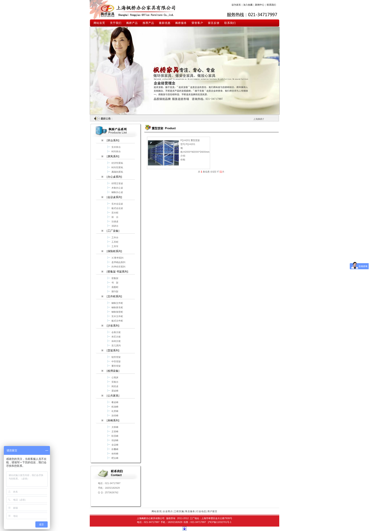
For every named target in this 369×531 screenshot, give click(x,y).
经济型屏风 (117, 163)
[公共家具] (113, 395)
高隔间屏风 (117, 172)
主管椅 (114, 431)
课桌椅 (114, 390)
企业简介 (168, 511)
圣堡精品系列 (118, 262)
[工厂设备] (113, 230)
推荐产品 (148, 22)
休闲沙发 (116, 341)
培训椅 (114, 440)
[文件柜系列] (114, 296)
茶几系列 (116, 345)
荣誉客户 (197, 22)
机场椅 (114, 406)
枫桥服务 (181, 22)
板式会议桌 (117, 208)
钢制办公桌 (117, 192)
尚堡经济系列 (118, 266)
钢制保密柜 (117, 312)
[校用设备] (113, 370)
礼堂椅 (114, 411)
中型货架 (116, 361)
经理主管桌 (117, 183)
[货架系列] (113, 350)
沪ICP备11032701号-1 (219, 522)
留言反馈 (213, 22)
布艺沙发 (116, 336)
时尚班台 (116, 151)
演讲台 (114, 226)
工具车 (114, 246)
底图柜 (114, 287)
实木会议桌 (117, 204)
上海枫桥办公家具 (138, 9)
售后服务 (190, 511)
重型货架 (116, 366)
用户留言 (212, 511)
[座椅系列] (113, 420)
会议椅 (114, 444)
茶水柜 (114, 212)
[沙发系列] (113, 325)
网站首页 (99, 22)
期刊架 (114, 291)
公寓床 (114, 377)
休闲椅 (114, 453)
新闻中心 (259, 4)
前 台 (114, 217)
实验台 (114, 382)
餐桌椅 (114, 402)
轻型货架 (116, 357)
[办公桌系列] (114, 176)
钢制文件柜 (117, 303)
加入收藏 (248, 4)
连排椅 (114, 415)
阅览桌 (114, 386)
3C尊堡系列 (117, 258)
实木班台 (116, 147)
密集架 (114, 278)
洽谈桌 (114, 221)
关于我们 (115, 22)
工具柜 (114, 242)
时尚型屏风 (117, 167)
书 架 (114, 282)
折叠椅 (114, 449)
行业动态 (201, 511)
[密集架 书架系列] (117, 271)
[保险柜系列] (114, 251)
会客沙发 (116, 332)
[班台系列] (113, 140)
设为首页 (236, 4)
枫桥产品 (132, 22)
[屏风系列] (113, 156)
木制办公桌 (117, 188)
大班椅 (114, 427)
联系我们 (271, 4)
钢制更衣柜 (117, 307)
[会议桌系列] (114, 197)
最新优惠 (164, 22)
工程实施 (179, 511)
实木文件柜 (117, 316)
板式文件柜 (117, 320)
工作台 (114, 237)
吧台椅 (114, 458)
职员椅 (114, 436)
